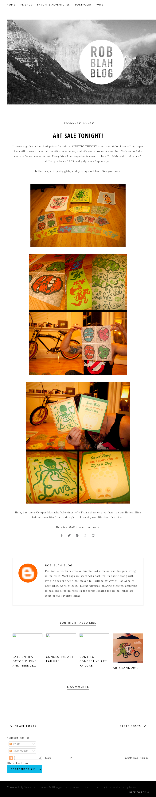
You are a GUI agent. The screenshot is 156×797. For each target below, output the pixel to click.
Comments (20, 751)
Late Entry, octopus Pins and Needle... (25, 661)
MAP (72, 527)
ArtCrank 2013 (126, 668)
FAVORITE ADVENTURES (53, 4)
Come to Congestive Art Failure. (93, 661)
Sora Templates (36, 787)
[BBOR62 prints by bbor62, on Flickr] (78, 246)
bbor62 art (72, 123)
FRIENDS (26, 4)
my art (88, 123)
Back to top (138, 792)
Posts (16, 744)
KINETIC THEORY (84, 146)
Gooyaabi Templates (121, 787)
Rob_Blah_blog (58, 565)
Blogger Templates (66, 787)
